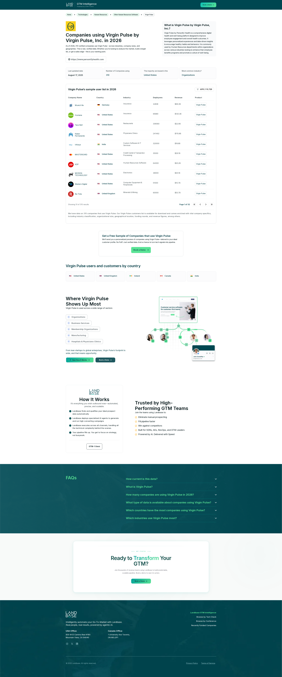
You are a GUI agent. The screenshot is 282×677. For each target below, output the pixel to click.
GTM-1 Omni (94, 446)
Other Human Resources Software (126, 15)
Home (69, 15)
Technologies (83, 15)
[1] (203, 204)
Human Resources (100, 15)
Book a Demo (140, 250)
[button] (171, 479)
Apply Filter (206, 89)
